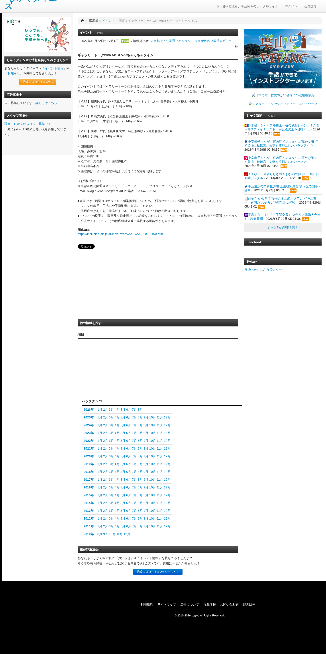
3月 (111, 409)
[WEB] (117, 388)
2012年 (89, 518)
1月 (99, 409)
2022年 (89, 440)
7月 (134, 409)
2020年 (89, 456)
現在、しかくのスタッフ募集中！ (27, 124)
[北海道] (136, 348)
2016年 (89, 487)
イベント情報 (54, 68)
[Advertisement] (111, 285)
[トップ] (82, 20)
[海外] (136, 388)
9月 (145, 417)
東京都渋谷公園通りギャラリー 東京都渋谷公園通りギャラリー (194, 41)
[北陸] (123, 368)
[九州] (93, 375)
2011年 (89, 526)
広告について (189, 604)
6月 (128, 409)
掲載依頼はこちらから (37, 82)
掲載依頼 (209, 604)
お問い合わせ (229, 604)
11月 (160, 417)
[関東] (135, 376)
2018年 (89, 472)
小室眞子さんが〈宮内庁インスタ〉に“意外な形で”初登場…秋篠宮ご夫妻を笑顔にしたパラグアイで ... (281, 143)
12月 (167, 417)
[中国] (103, 370)
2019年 (89, 464)
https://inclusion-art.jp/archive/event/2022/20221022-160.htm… (122, 234)
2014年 (89, 503)
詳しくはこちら (46, 103)
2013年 (89, 510)
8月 (140, 409)
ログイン (291, 6)
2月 (105, 409)
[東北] (135, 361)
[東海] (123, 377)
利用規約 (147, 604)
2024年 (89, 425)
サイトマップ (166, 604)
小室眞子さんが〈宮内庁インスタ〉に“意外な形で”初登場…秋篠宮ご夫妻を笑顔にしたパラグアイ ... (281, 160)
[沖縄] (87, 383)
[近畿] (113, 374)
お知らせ (14, 73)
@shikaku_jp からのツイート (264, 269)
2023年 (89, 433)
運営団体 (249, 604)
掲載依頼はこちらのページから (158, 572)
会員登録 (310, 6)
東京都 (125, 41)
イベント (108, 20)
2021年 (89, 448)
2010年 (89, 534)
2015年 (89, 495)
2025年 (89, 417)
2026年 (89, 409)
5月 (122, 409)
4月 (117, 409)
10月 (152, 417)
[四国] (103, 378)
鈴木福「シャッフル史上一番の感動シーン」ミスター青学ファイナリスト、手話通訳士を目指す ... (281, 127)
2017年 (89, 479)
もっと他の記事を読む (283, 227)
